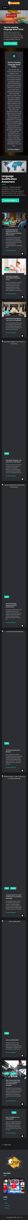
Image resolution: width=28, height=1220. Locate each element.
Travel (13, 888)
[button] (1, 29)
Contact (7, 1205)
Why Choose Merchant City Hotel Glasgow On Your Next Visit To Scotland (13, 1082)
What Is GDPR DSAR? (12, 1040)
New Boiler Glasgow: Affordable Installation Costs (13, 278)
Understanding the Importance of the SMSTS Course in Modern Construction (13, 232)
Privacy (7, 1208)
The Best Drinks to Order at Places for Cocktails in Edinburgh (14, 896)
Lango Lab (19, 1217)
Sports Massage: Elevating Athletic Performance (11, 605)
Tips (6, 223)
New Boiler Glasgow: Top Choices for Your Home (13, 461)
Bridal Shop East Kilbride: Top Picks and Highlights (13, 319)
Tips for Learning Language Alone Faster (14, 64)
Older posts (7, 1145)
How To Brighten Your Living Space (12, 1118)
